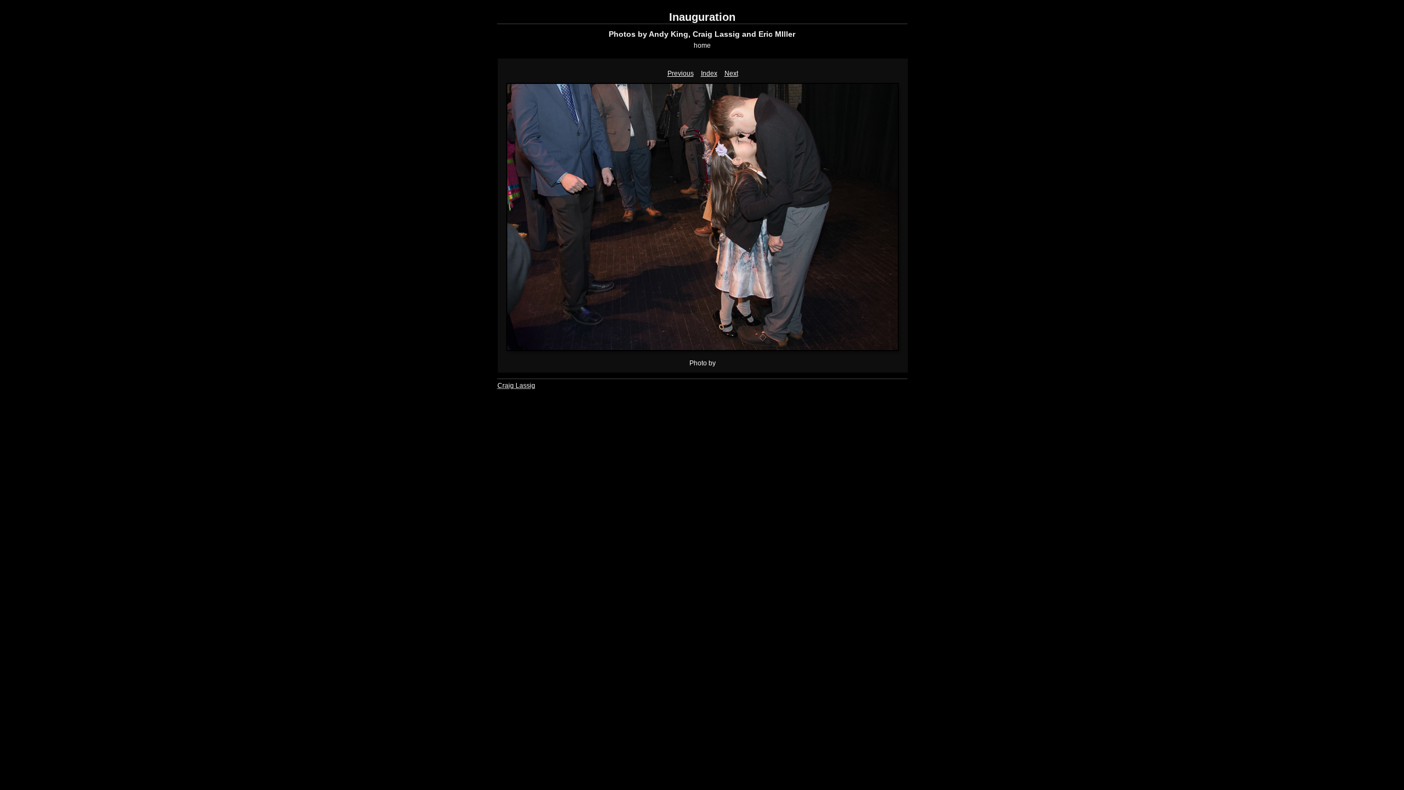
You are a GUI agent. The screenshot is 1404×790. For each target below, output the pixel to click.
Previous (680, 73)
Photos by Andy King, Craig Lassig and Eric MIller (702, 34)
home (702, 45)
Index (709, 73)
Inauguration (702, 17)
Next (731, 73)
